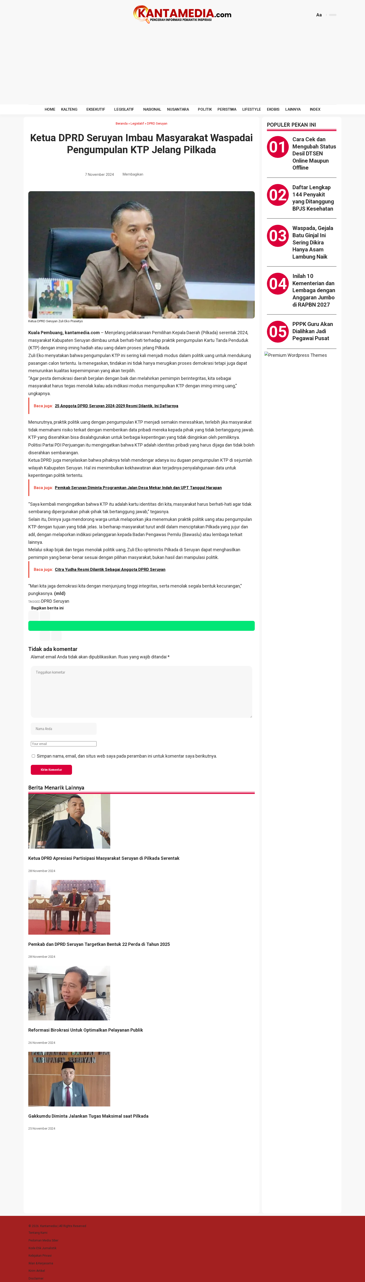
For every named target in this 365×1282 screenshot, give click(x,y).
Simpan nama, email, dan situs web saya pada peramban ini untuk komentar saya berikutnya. (127, 756)
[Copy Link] (186, 175)
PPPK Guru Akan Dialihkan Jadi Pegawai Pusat (312, 331)
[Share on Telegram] (171, 175)
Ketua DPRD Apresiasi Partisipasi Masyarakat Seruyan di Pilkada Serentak (104, 858)
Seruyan (74, 467)
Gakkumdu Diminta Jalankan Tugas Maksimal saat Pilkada (88, 1116)
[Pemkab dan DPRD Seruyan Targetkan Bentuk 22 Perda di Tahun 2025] (69, 906)
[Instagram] (51, 15)
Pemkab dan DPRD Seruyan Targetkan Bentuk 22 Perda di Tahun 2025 (99, 944)
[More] (194, 175)
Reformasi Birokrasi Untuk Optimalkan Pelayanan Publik (85, 1030)
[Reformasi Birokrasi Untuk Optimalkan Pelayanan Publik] (69, 992)
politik (73, 422)
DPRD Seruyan (157, 123)
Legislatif (137, 123)
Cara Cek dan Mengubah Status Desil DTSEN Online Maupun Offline (314, 153)
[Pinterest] (57, 15)
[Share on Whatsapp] (163, 175)
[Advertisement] (182, 67)
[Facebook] (33, 15)
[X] (39, 15)
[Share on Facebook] (148, 175)
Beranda (122, 123)
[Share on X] (156, 175)
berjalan (96, 378)
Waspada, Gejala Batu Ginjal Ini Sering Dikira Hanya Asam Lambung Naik (312, 242)
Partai (48, 445)
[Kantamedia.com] (182, 15)
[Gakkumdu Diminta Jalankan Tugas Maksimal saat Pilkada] (69, 1078)
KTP (104, 504)
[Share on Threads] (179, 175)
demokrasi (203, 363)
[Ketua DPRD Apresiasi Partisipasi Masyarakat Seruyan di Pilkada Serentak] (69, 821)
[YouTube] (45, 15)
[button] (311, 15)
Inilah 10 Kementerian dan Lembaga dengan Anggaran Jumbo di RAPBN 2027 (313, 290)
